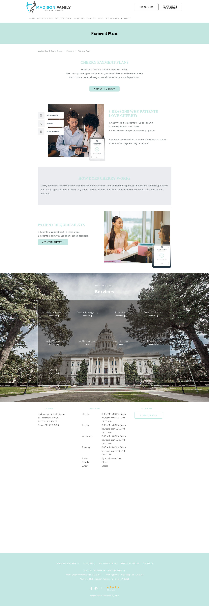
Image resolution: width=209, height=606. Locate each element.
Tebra (116, 595)
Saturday (95, 462)
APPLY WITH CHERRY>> (104, 88)
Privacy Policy (89, 563)
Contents (70, 51)
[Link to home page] (44, 7)
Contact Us (148, 563)
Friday (101, 458)
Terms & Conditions (108, 563)
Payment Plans (84, 51)
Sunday (95, 465)
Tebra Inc (75, 563)
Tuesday (104, 425)
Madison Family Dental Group (50, 51)
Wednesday (104, 436)
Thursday (104, 447)
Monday (104, 414)
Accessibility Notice (130, 563)
